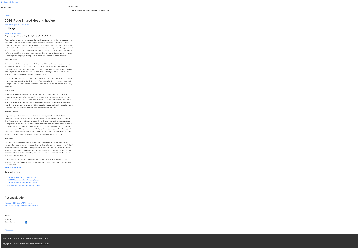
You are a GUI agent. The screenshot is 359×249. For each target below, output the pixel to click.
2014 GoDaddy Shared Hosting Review (22, 177)
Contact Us (105, 10)
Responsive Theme (42, 238)
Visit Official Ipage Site (13, 33)
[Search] (26, 222)
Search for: (8, 219)
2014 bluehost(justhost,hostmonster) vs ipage (24, 185)
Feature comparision (90, 10)
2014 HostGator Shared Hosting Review (22, 182)
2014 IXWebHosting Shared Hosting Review (23, 180)
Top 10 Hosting (76, 10)
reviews (7, 15)
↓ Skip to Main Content (9, 2)
